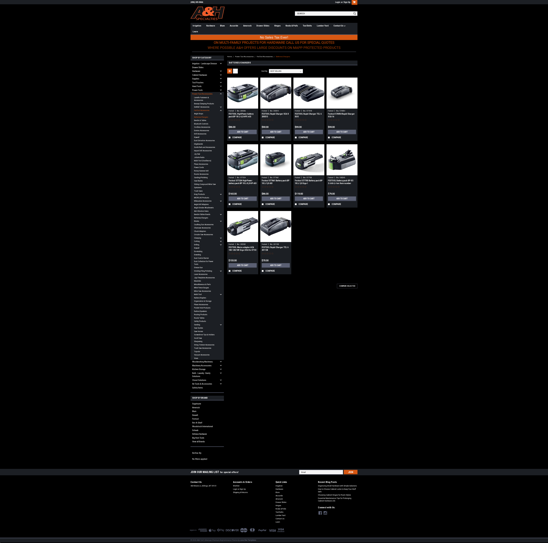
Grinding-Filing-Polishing (203, 271)
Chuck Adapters (200, 231)
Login (337, 2)
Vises (196, 358)
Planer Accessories (201, 164)
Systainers (198, 187)
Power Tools (197, 90)
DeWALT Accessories (201, 107)
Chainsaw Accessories (202, 228)
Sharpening (198, 341)
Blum (222, 25)
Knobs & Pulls (292, 25)
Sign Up (346, 2)
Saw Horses (198, 331)
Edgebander (198, 144)
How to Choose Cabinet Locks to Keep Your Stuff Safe (337, 490)
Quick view (242, 106)
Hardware (210, 25)
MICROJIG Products (201, 198)
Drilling (196, 245)
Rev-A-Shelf (197, 422)
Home (229, 57)
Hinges (277, 25)
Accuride (234, 25)
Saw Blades (198, 181)
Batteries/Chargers (201, 117)
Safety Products (200, 321)
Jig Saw (197, 154)
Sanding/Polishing (201, 177)
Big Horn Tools (198, 438)
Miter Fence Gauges (201, 288)
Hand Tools (197, 86)
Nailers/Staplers (200, 298)
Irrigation (197, 25)
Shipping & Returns (240, 492)
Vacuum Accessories (201, 355)
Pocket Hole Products (202, 308)
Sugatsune (196, 403)
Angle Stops (198, 114)
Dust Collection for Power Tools (203, 262)
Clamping (197, 238)
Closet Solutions (199, 380)
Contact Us (339, 25)
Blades (196, 221)
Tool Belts (307, 25)
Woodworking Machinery (202, 361)
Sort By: (264, 71)
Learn (195, 31)
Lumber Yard (323, 25)
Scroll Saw (198, 338)
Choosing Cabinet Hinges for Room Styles (334, 495)
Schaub (195, 430)
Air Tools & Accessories (202, 384)
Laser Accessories (200, 274)
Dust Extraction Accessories (204, 140)
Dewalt (195, 415)
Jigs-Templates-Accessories (204, 278)
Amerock (247, 25)
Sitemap (208, 540)
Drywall (196, 137)
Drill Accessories (200, 134)
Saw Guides (198, 328)
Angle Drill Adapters (201, 204)
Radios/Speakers (200, 311)
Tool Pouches (198, 82)
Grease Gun (198, 267)
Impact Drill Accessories (203, 151)
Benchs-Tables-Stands (202, 214)
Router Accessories (201, 174)
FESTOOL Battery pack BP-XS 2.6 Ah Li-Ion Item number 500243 (340, 183)
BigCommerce (225, 540)
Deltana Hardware (199, 434)
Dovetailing (198, 251)
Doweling (197, 255)
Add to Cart (242, 132)
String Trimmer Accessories (204, 345)
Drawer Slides (262, 25)
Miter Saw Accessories (202, 291)
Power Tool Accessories (202, 94)
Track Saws (198, 191)
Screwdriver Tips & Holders (204, 335)
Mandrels (197, 281)
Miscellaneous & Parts (202, 284)
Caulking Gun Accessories (203, 224)
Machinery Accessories (201, 365)
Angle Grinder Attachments (204, 208)
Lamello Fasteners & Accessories (201, 98)
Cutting (197, 241)
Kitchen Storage (199, 369)
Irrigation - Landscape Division (204, 63)
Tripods (197, 351)
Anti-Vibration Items (201, 211)
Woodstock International (202, 426)
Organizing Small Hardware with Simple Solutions (337, 486)
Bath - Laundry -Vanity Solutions (201, 375)
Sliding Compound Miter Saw (205, 184)
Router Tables (199, 318)
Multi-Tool (198, 294)
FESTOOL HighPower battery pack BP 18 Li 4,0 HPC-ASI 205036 (241, 116)
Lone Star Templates (248, 540)
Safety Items (197, 387)
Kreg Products (199, 194)
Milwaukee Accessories (202, 201)
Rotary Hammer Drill (201, 171)
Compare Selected (347, 286)
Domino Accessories (201, 130)
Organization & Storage (202, 301)
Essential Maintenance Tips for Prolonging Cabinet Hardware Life (334, 499)
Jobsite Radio (199, 157)
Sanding (197, 325)
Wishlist (236, 486)
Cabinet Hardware (199, 75)
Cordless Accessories (202, 127)
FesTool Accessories (201, 110)
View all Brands (198, 441)
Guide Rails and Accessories (204, 147)
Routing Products (200, 314)
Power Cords (199, 167)
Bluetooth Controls (201, 124)
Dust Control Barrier (201, 258)
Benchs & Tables (200, 120)
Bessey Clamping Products (204, 104)
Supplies (195, 78)
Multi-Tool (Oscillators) (202, 161)
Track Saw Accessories (202, 348)
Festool (195, 419)
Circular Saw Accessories (203, 234)
